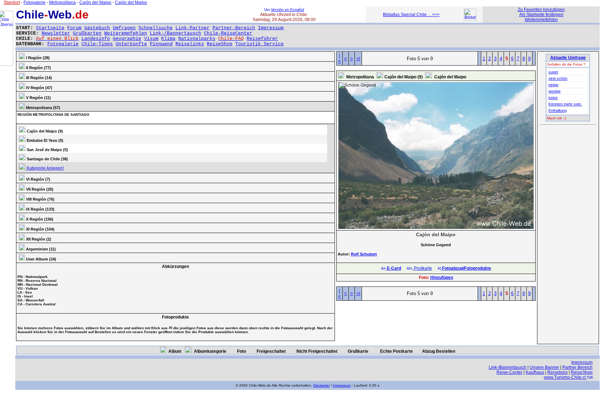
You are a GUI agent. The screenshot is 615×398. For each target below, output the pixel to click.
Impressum (271, 28)
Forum (74, 28)
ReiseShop (219, 44)
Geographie (127, 38)
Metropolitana (62, 2)
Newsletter (56, 33)
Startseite (50, 28)
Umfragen (124, 28)
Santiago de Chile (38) (47, 159)
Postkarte (422, 268)
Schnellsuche (155, 28)
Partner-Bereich (233, 28)
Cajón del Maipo (95, 2)
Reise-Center (509, 372)
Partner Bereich (577, 367)
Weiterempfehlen (125, 33)
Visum (151, 38)
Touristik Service (259, 44)
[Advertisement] (568, 235)
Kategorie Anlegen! (45, 168)
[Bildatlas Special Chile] (470, 19)
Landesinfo (96, 38)
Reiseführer (262, 38)
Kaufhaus (535, 372)
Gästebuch (97, 28)
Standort (12, 2)
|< (339, 58)
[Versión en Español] (267, 9)
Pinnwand (161, 44)
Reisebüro (557, 372)
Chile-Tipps (97, 44)
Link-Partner (192, 28)
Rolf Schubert (364, 254)
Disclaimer (321, 385)
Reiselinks (189, 44)
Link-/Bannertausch (175, 33)
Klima (168, 38)
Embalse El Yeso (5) (44, 140)
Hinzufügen (441, 277)
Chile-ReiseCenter (228, 33)
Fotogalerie (63, 44)
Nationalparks (196, 38)
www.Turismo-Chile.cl (565, 377)
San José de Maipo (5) (47, 150)
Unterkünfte (131, 44)
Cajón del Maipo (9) (44, 131)
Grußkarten (87, 33)
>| (358, 58)
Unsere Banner (544, 367)
